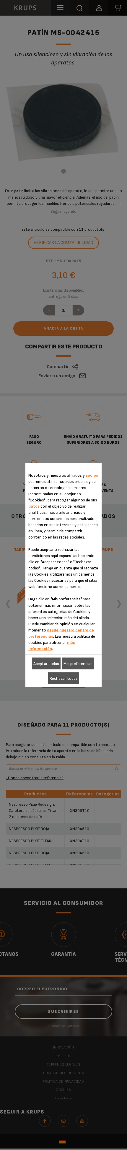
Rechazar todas (64, 678)
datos (34, 506)
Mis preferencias (78, 663)
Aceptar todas (46, 663)
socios (92, 475)
